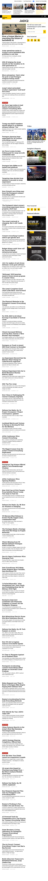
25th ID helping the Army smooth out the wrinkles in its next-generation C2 (13, 64)
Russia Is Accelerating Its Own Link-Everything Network (13, 700)
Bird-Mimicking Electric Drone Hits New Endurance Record (13, 617)
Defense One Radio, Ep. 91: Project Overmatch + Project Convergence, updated (12, 412)
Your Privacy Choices (27, 1)
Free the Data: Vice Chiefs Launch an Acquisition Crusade (13, 756)
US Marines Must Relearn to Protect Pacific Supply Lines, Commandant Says (12, 517)
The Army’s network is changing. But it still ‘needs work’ (12, 223)
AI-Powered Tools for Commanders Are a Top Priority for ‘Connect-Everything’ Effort (14, 818)
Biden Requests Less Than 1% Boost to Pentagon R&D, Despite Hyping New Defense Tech (13, 685)
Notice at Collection (18, 1)
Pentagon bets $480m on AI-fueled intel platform (12, 166)
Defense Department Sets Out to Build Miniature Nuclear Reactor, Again (13, 372)
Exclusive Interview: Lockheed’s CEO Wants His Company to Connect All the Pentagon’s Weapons (12, 602)
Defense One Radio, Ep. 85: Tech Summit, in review (13, 630)
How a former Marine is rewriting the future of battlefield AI (12, 38)
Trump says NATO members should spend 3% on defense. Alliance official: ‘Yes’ (12, 125)
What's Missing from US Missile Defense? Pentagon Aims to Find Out (12, 543)
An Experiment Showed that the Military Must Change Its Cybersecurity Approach (14, 359)
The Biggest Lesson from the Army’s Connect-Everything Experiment (12, 450)
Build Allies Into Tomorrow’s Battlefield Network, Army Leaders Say (13, 860)
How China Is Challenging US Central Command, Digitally (13, 396)
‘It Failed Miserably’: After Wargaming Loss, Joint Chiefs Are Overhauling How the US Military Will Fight (13, 586)
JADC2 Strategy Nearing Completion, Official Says (11, 741)
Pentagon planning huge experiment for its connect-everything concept (12, 138)
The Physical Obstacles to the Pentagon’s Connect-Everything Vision (14, 303)
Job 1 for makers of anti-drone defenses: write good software (13, 264)
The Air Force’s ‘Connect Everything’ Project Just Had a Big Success (13, 846)
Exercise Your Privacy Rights (41, 1)
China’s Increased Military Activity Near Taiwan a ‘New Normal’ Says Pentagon (13, 333)
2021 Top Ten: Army (9, 384)
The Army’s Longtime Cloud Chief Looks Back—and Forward (14, 289)
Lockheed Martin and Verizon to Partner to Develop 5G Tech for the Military (13, 425)
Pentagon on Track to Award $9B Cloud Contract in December (14, 346)
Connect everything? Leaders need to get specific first (13, 237)
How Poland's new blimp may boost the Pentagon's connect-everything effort (13, 193)
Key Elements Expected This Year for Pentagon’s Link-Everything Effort (12, 792)
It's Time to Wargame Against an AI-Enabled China (13, 655)
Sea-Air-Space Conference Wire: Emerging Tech (14, 557)
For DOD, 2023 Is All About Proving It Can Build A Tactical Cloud (13, 317)
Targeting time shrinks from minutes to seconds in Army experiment (12, 180)
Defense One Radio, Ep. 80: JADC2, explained (11, 784)
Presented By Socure (32, 179)
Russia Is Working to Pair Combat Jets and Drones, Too (12, 805)
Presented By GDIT (31, 163)
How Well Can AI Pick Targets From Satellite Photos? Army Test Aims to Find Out (13, 492)
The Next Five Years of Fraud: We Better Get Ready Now (36, 176)
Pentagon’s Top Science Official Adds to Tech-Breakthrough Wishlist (13, 466)
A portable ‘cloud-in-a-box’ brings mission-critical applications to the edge (35, 161)
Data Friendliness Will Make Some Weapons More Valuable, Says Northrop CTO (13, 569)
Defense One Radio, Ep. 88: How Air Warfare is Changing (13, 505)
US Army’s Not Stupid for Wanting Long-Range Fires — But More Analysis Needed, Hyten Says (13, 771)
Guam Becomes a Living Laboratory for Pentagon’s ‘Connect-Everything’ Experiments (11, 832)
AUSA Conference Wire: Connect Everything (11, 437)
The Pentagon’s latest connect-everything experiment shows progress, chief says (13, 207)
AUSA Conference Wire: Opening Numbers (11, 480)
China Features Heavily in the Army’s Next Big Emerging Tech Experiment (13, 729)
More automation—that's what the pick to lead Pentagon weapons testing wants (13, 77)
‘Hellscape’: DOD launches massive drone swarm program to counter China (13, 276)
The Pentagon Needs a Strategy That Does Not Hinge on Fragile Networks (13, 530)
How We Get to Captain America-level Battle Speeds (12, 643)
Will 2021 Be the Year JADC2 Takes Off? (12, 713)
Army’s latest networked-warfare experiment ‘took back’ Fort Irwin (13, 90)
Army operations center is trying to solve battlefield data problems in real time (13, 52)
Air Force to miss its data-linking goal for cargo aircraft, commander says (13, 153)
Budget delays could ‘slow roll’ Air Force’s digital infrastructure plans (13, 250)
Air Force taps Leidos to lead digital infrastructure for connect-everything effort (12, 107)
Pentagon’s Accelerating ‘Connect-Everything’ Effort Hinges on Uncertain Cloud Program (12, 668)
